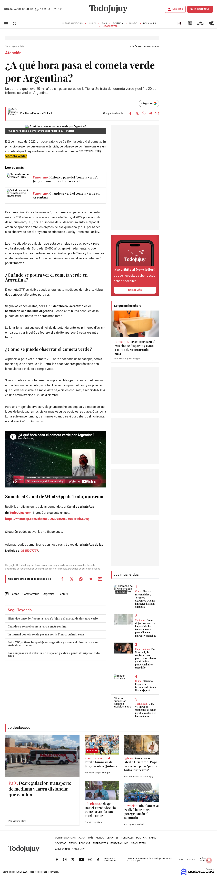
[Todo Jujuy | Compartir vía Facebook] (131, 113)
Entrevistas (100, 843)
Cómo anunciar (204, 859)
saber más (135, 290)
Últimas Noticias (72, 23)
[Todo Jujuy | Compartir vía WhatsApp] (144, 113)
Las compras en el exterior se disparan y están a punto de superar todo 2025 (54, 654)
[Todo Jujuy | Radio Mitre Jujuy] (200, 25)
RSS (181, 859)
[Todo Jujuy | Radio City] (190, 25)
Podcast (84, 843)
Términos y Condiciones (110, 859)
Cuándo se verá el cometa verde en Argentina (37, 626)
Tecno (73, 843)
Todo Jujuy (11, 46)
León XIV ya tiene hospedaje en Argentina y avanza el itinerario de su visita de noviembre (53, 644)
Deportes (113, 838)
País (104, 23)
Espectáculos (120, 843)
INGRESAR (177, 9)
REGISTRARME (202, 9)
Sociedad (60, 843)
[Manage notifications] (209, 860)
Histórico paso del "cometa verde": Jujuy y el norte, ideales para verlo (53, 618)
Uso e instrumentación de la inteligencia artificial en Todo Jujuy (150, 859)
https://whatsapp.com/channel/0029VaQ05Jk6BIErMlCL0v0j (47, 519)
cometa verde (16, 156)
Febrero (63, 594)
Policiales (149, 23)
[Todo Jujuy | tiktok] (98, 859)
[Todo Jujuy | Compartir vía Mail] (157, 113)
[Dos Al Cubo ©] (197, 874)
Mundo (133, 23)
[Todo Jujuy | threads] (90, 859)
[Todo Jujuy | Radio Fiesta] (212, 25)
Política (118, 23)
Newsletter (110, 26)
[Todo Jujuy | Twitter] (73, 859)
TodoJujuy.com (20, 513)
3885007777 (29, 550)
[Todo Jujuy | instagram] (65, 859)
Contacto (191, 859)
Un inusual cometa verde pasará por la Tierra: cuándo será (46, 634)
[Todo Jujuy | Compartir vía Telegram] (150, 113)
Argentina (48, 594)
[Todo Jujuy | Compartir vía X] (137, 113)
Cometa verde (31, 594)
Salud (152, 838)
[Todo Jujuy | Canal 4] (180, 25)
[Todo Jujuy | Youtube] (81, 859)
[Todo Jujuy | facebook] (57, 859)
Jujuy (92, 23)
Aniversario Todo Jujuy (70, 849)
